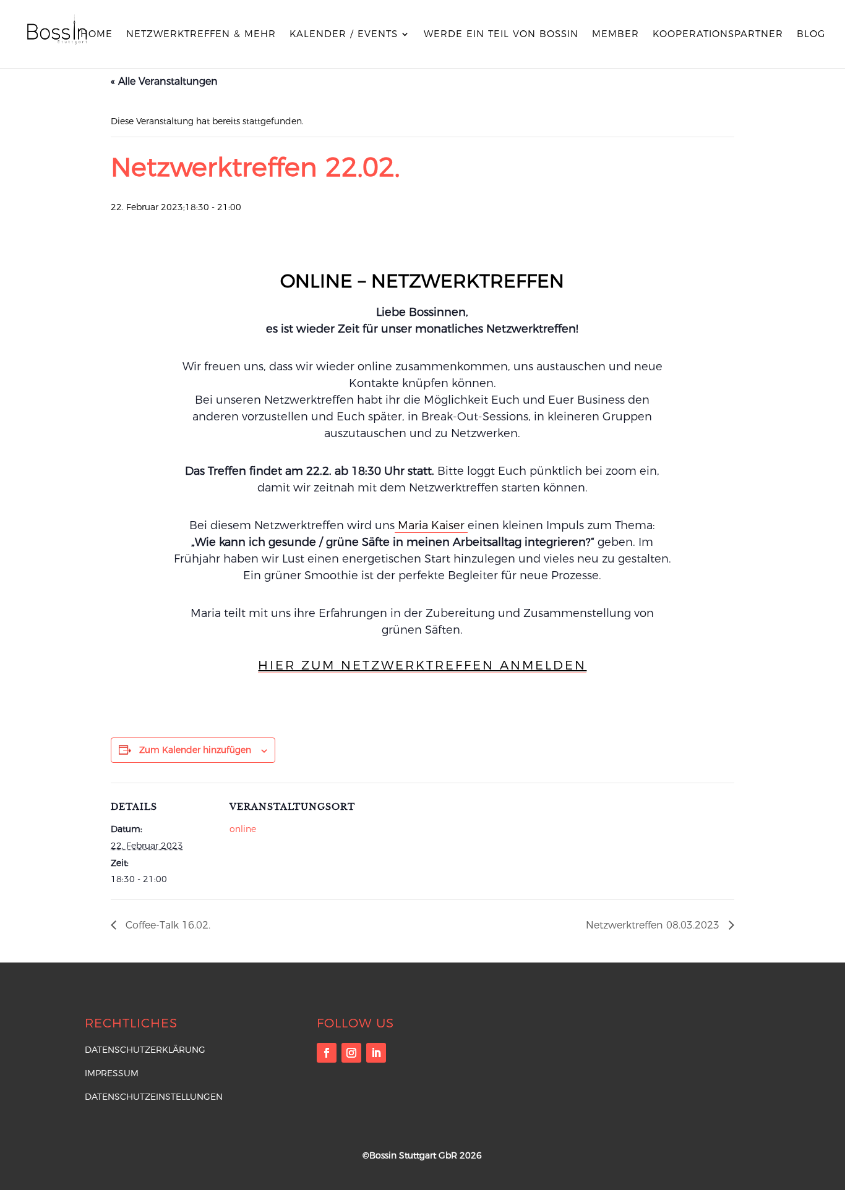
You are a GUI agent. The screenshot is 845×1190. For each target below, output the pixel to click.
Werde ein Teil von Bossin (501, 35)
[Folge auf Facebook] (327, 1053)
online (242, 829)
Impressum (112, 1073)
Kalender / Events (344, 35)
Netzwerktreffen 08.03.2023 (654, 925)
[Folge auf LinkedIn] (376, 1053)
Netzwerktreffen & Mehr (201, 35)
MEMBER (615, 35)
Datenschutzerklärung (145, 1049)
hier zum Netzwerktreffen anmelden (422, 665)
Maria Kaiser (431, 525)
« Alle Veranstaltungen (164, 81)
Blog (811, 35)
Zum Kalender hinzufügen (195, 749)
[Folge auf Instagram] (351, 1053)
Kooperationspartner (718, 35)
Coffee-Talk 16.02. (166, 925)
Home (96, 35)
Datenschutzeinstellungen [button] (154, 1096)
